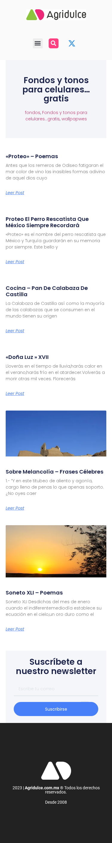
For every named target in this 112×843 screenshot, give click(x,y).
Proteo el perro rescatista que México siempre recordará (47, 222)
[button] (38, 43)
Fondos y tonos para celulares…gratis (56, 116)
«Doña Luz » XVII (27, 357)
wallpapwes (74, 119)
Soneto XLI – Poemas (34, 592)
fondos (32, 113)
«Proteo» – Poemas (32, 156)
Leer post (15, 193)
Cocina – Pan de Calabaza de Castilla (47, 291)
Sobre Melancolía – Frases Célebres (54, 471)
